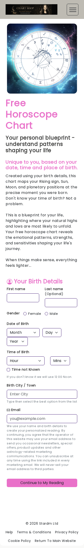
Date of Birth (18, 323)
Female (34, 313)
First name (16, 289)
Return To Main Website (55, 540)
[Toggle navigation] (72, 9)
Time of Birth (18, 352)
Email (16, 409)
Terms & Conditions (34, 532)
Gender (13, 313)
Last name (54, 291)
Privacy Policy (67, 532)
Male (54, 313)
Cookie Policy (19, 540)
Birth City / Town (21, 385)
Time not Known (26, 369)
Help (9, 532)
